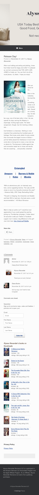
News (23, 239)
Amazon (8, 173)
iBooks (27, 176)
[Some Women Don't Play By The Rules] (7, 432)
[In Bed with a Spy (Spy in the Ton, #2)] (7, 385)
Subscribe (19, 336)
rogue (32, 242)
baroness (7, 242)
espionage (26, 242)
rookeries (7, 244)
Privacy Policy (8, 448)
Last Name (7, 327)
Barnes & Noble (26, 173)
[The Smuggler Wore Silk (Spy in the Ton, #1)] (7, 373)
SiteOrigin (18, 491)
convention (18, 242)
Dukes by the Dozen (17, 361)
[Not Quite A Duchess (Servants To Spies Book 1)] (7, 420)
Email (5, 312)
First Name (7, 320)
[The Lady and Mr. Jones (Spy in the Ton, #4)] (7, 408)
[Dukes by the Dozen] (7, 364)
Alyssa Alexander (15, 239)
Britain (12, 242)
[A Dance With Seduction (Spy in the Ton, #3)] (7, 397)
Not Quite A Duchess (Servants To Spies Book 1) (20, 418)
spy (11, 244)
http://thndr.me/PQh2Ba (21, 221)
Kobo (15, 176)
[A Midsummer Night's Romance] (7, 352)
